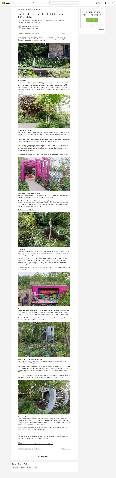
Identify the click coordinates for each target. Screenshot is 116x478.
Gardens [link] (33, 9)
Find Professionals (25, 3)
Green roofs (21, 310)
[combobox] (64, 3)
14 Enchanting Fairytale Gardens (27, 210)
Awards (23, 467)
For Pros (35, 467)
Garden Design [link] (21, 9)
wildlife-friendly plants (62, 89)
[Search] (49, 3)
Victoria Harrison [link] (27, 26)
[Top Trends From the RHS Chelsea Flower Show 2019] (44, 60)
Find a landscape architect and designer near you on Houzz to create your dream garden (43, 154)
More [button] (36, 28)
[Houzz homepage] (6, 2)
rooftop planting (31, 319)
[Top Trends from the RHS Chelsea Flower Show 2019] (44, 111)
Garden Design (16, 467)
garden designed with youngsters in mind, (37, 202)
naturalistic (34, 264)
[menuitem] (15, 3)
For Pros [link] (38, 9)
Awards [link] (28, 9)
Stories (35, 3)
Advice (42, 3)
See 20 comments (43, 456)
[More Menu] (68, 33)
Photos (15, 3)
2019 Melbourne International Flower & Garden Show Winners (35, 444)
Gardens (29, 467)
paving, (27, 85)
